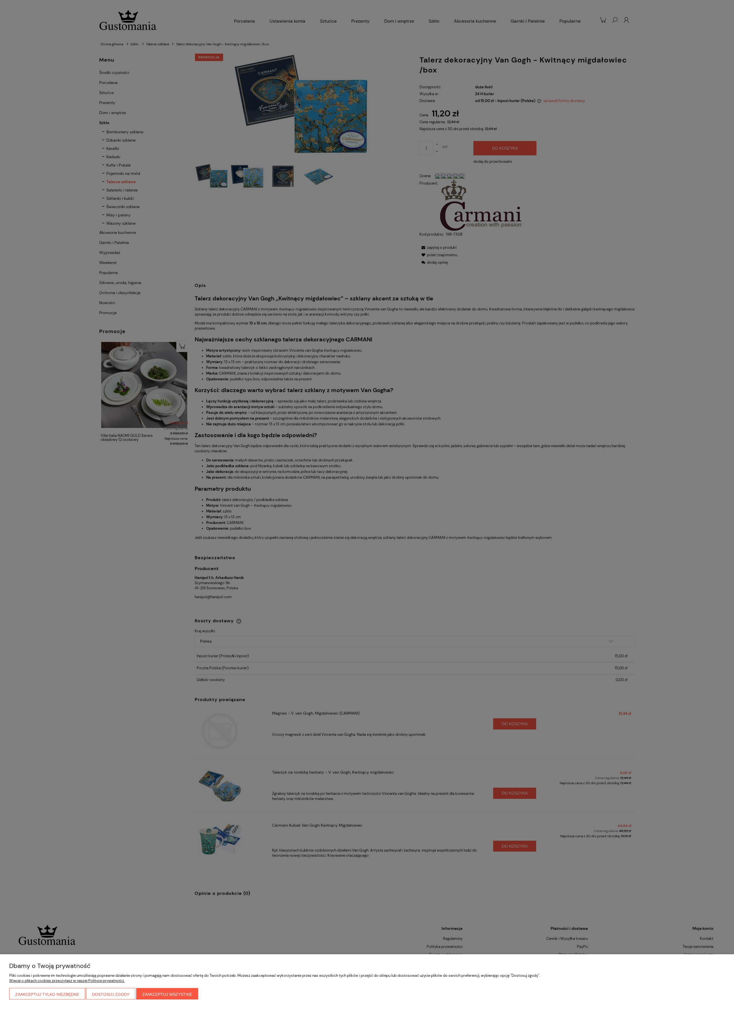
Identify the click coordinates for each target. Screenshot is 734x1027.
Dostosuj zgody (110, 994)
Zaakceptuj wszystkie (167, 994)
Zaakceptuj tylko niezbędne (47, 994)
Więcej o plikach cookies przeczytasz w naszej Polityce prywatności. (67, 980)
